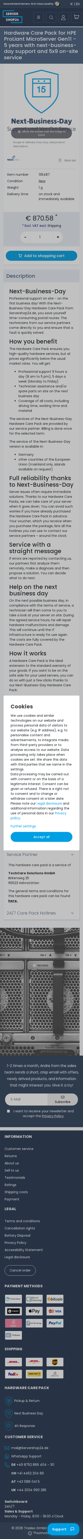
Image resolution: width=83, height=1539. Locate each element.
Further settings (23, 826)
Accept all (41, 837)
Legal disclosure (49, 803)
